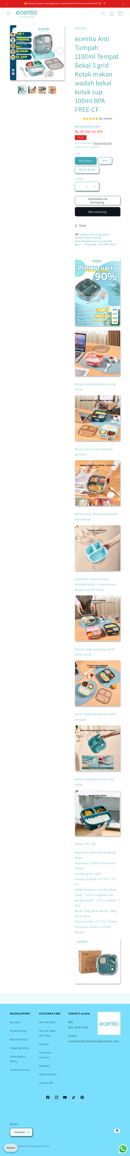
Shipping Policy (19, 1048)
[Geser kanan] (61, 90)
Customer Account (45, 1055)
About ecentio (48, 1074)
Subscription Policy (18, 1059)
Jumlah (79, 178)
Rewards (44, 1066)
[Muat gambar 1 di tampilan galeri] (22, 90)
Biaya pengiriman (102, 143)
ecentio (22, 1146)
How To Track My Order (47, 1033)
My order (15, 1022)
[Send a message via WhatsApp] (123, 1149)
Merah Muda (87, 169)
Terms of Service (20, 1070)
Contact (44, 1044)
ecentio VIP (46, 1083)
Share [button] (82, 225)
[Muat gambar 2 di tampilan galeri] (32, 90)
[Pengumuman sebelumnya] (7, 3)
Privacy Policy (18, 1031)
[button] (8, 13)
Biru (105, 160)
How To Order (47, 1022)
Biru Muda (85, 160)
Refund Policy (18, 1039)
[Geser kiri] (13, 90)
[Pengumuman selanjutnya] (123, 3)
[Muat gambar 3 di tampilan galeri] (42, 90)
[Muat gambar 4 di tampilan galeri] (52, 90)
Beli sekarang (97, 212)
